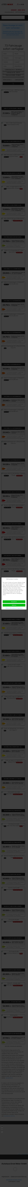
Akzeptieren (14, 601)
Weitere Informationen (11, 608)
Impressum (20, 608)
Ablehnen (14, 605)
